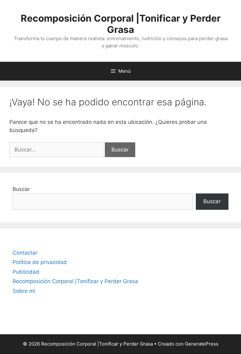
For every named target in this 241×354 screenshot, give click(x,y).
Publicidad (26, 272)
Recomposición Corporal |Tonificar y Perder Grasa (121, 24)
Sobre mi (24, 291)
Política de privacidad (40, 262)
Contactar (25, 253)
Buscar (21, 189)
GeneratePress (201, 344)
